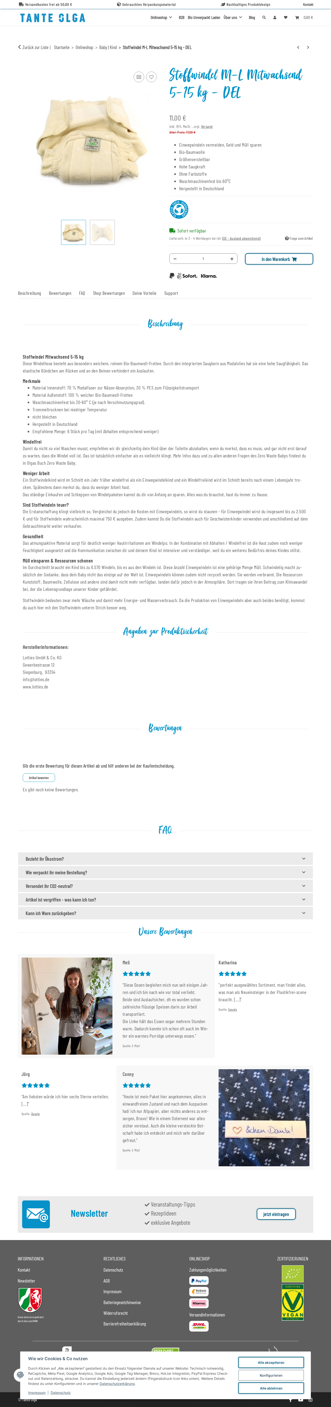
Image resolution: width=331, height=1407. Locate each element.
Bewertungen (60, 293)
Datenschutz (61, 1392)
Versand (207, 126)
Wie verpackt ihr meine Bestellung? (56, 872)
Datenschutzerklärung (117, 1384)
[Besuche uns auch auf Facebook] (290, 1399)
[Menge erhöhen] (232, 259)
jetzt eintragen (276, 1214)
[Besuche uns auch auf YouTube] (300, 1399)
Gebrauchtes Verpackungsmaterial (149, 4)
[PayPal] (199, 1280)
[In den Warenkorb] (22, 64)
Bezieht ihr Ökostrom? (45, 859)
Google (232, 1009)
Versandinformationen (207, 1314)
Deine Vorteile (145, 293)
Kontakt (308, 4)
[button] (274, 17)
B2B (181, 17)
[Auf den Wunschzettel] (151, 77)
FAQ (82, 293)
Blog (252, 17)
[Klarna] (199, 1303)
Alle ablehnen (271, 1388)
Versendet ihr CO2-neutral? (49, 886)
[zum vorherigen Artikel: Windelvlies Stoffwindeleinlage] (298, 47)
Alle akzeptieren (271, 1362)
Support (171, 293)
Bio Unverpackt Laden (204, 17)
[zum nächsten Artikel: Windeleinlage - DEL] (308, 47)
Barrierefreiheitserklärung (124, 1323)
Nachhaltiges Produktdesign (248, 4)
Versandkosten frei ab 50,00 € (48, 4)
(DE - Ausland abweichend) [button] (241, 238)
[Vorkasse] (199, 1291)
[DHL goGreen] (199, 1326)
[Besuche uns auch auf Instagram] (310, 1399)
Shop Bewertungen (109, 293)
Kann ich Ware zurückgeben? (51, 913)
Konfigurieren (271, 1375)
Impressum (37, 1392)
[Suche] (264, 17)
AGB (106, 1280)
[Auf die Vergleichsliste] (139, 77)
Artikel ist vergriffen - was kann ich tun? (61, 899)
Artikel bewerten (39, 778)
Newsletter (26, 1280)
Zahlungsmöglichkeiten (207, 1270)
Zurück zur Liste (35, 47)
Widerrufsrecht (115, 1313)
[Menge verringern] (175, 259)
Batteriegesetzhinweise (122, 1302)
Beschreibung (29, 293)
